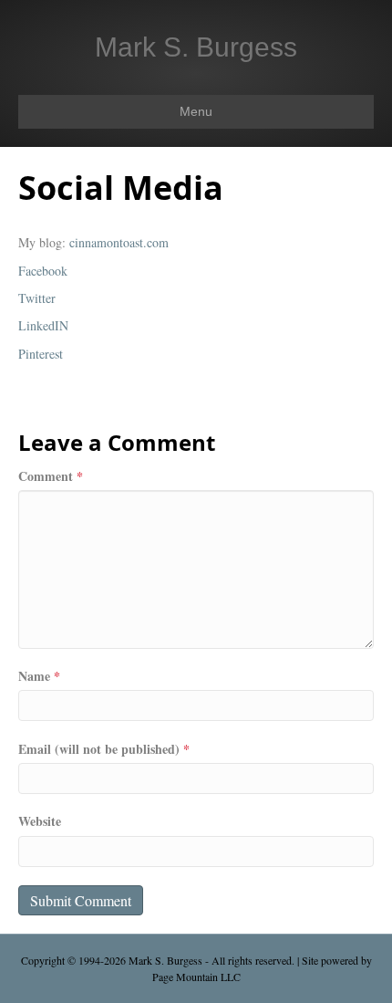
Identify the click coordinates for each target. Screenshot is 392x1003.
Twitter (37, 298)
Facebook (42, 270)
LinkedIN (43, 325)
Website (39, 821)
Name (39, 676)
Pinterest (40, 353)
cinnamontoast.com (119, 242)
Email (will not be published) (104, 749)
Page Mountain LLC (196, 976)
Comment (50, 476)
